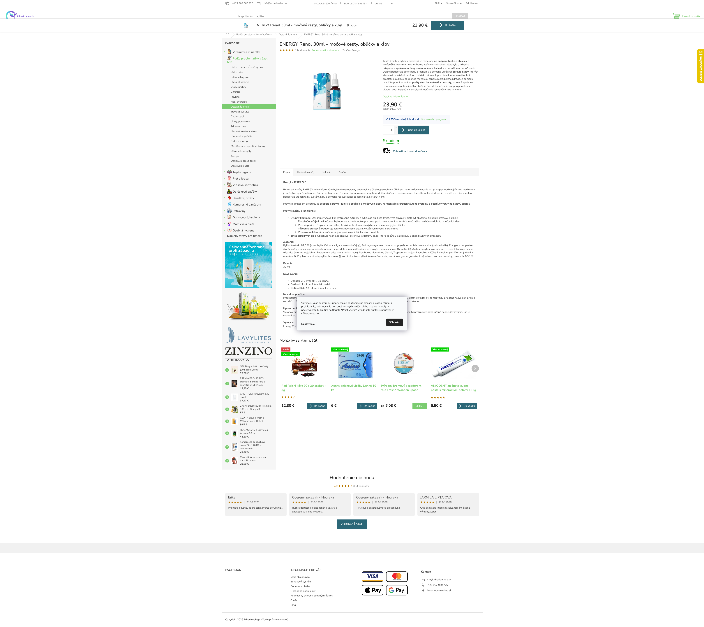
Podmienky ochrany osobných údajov (311, 595)
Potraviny (239, 211)
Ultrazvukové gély (241, 151)
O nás (378, 3)
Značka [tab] (342, 172)
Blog (293, 605)
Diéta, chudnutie (240, 82)
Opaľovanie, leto (240, 166)
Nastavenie (308, 324)
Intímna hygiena (240, 77)
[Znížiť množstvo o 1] (396, 132)
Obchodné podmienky (302, 591)
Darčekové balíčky (245, 192)
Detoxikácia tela (240, 106)
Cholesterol (237, 116)
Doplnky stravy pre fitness (244, 236)
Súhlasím (394, 322)
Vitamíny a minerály (246, 52)
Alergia (235, 156)
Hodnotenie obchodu (352, 477)
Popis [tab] (286, 172)
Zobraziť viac (352, 524)
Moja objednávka (325, 3)
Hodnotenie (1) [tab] (305, 172)
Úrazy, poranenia (240, 121)
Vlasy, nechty (238, 87)
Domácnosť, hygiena (246, 217)
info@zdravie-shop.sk (438, 579)
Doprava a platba (300, 586)
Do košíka (450, 25)
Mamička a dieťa (244, 224)
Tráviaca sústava (240, 111)
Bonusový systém (356, 3)
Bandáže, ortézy (243, 198)
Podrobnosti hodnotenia (325, 50)
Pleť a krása (241, 179)
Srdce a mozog (239, 141)
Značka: (351, 50)
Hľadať (460, 16)
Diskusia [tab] (326, 172)
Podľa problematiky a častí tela (247, 60)
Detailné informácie (394, 96)
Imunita (235, 97)
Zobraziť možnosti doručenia (410, 151)
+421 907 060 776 (437, 585)
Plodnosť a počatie (241, 136)
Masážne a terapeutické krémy (248, 146)
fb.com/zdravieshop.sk (438, 590)
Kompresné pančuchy (247, 205)
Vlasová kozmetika (245, 185)
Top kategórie (242, 172)
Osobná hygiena (243, 231)
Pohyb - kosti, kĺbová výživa (247, 67)
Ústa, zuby (237, 72)
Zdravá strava (238, 126)
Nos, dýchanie (239, 101)
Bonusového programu (434, 119)
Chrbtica (235, 92)
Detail (419, 406)
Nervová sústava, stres (244, 131)
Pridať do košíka (416, 130)
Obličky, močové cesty (243, 161)
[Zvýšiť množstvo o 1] (396, 128)
